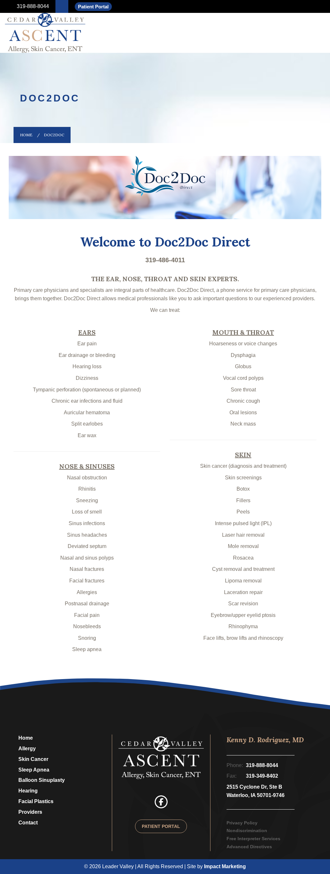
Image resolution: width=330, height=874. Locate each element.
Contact (28, 822)
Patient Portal (93, 6)
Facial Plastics (35, 801)
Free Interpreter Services (253, 838)
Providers (30, 812)
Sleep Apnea (33, 770)
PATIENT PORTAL (161, 826)
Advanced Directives (249, 846)
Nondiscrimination (247, 830)
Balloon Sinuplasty (41, 780)
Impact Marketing (225, 866)
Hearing (28, 790)
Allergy (27, 748)
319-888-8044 (32, 6)
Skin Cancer (33, 759)
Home (26, 134)
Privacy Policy (242, 822)
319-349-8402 (262, 776)
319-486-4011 (165, 260)
